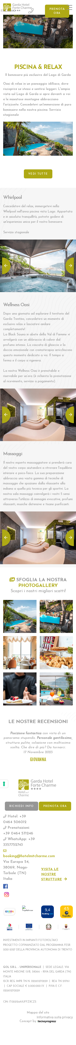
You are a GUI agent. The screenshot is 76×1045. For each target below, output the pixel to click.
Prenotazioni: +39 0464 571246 (18, 830)
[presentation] (6, 265)
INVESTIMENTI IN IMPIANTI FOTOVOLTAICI (30, 940)
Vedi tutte (38, 174)
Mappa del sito (38, 1012)
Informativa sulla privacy (55, 1017)
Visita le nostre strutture (51, 874)
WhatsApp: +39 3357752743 (19, 842)
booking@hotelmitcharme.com (19, 856)
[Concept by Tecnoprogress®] (46, 1021)
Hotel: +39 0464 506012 (14, 819)
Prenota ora (57, 11)
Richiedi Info (21, 806)
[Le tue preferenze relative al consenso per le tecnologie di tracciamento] (4, 784)
